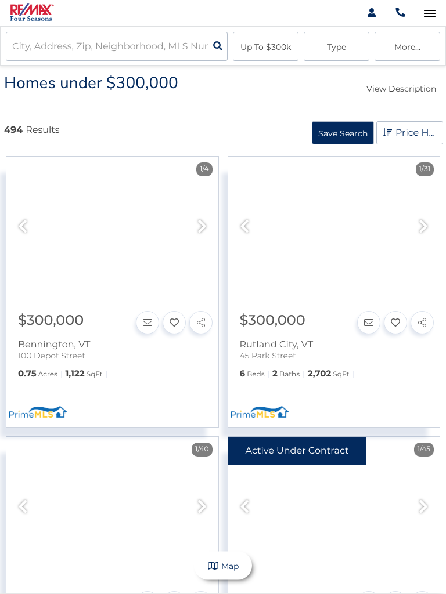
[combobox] (13, 46)
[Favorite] (174, 322)
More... (407, 47)
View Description (401, 89)
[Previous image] (22, 227)
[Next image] (202, 227)
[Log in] (371, 13)
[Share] (201, 322)
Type (336, 47)
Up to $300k (265, 47)
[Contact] (147, 322)
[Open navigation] (429, 14)
